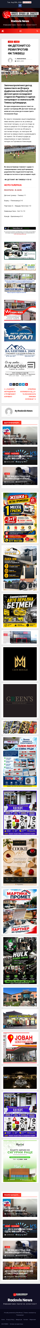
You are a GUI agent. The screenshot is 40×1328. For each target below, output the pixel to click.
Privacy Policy (10, 1319)
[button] (37, 31)
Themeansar (20, 1315)
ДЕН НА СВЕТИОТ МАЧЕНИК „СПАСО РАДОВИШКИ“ (19, 1272)
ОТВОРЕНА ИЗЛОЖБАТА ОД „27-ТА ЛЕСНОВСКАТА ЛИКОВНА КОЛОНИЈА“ (28, 394)
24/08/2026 (10, 1214)
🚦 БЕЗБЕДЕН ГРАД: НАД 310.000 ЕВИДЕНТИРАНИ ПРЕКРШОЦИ (17, 478)
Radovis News (20, 21)
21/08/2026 (10, 1276)
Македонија (14, 453)
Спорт (17, 41)
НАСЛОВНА (4, 1324)
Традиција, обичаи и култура (20, 1268)
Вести (10, 41)
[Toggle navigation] (20, 31)
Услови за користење (16, 1324)
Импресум (19, 1319)
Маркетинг (33, 1319)
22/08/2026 (10, 1234)
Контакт (26, 1319)
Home (3, 1319)
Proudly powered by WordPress (13, 1312)
